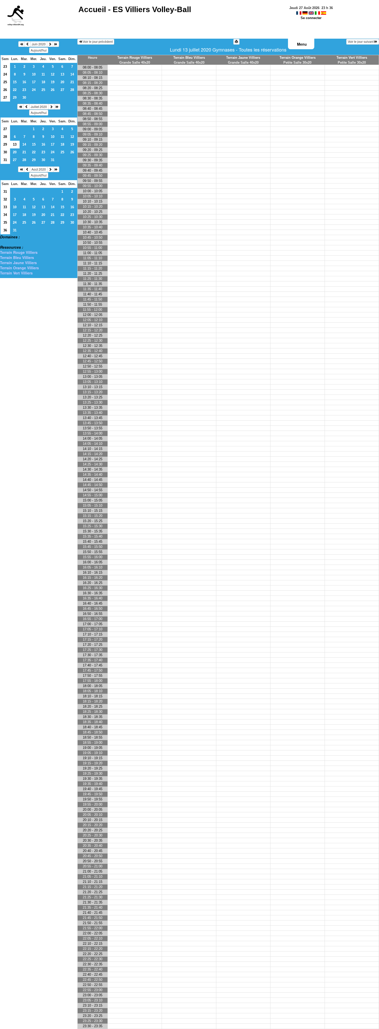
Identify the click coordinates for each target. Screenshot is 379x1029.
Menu (302, 44)
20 (62, 82)
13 (62, 74)
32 (5, 199)
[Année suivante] (56, 44)
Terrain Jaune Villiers (18, 262)
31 (5, 160)
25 (5, 82)
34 (5, 215)
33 (5, 207)
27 (62, 90)
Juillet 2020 (39, 106)
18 (43, 82)
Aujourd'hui (39, 50)
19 (52, 82)
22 (15, 90)
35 (5, 222)
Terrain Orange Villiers (19, 267)
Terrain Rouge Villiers (19, 252)
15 (15, 82)
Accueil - (134, 9)
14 (72, 74)
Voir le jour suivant (361, 42)
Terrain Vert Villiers (16, 272)
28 (72, 90)
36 (5, 230)
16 (24, 82)
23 (5, 67)
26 (5, 90)
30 (24, 97)
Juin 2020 (39, 44)
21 (72, 82)
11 (43, 74)
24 (5, 74)
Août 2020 (38, 169)
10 (34, 74)
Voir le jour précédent (97, 42)
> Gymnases (11, 242)
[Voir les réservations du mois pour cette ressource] (27, 44)
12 (52, 74)
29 (15, 97)
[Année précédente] (21, 44)
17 (34, 82)
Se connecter (311, 18)
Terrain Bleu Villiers (17, 257)
